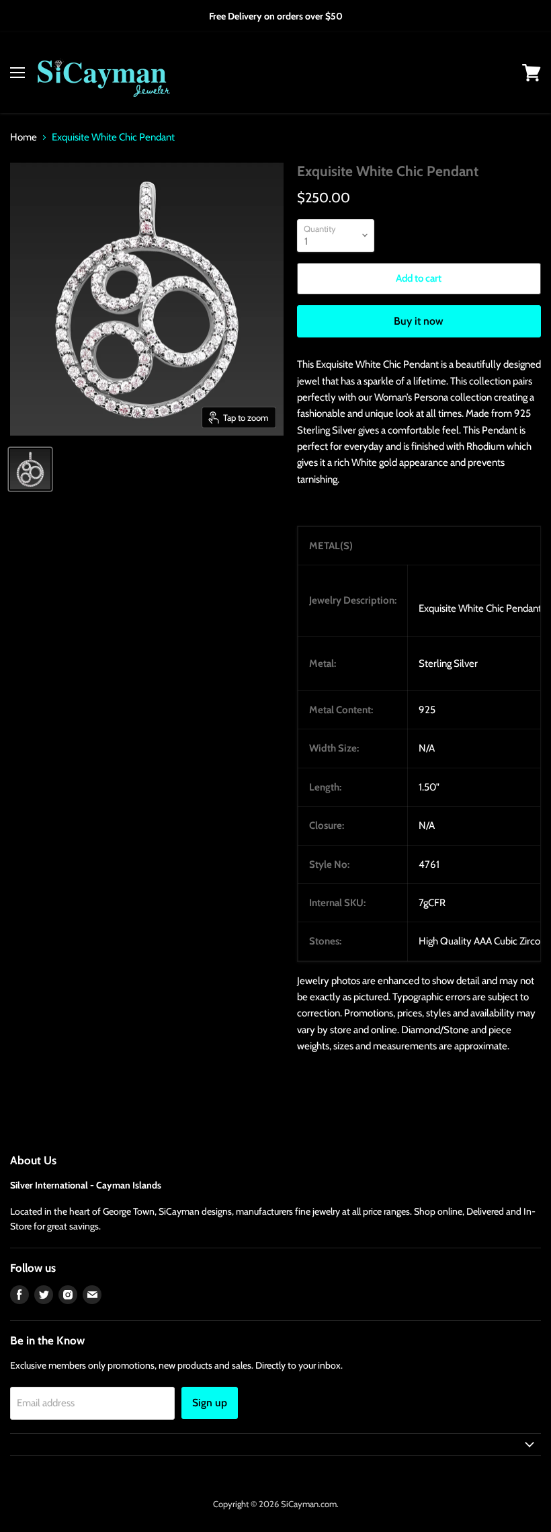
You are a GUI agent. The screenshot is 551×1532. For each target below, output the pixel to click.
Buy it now (418, 321)
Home (23, 137)
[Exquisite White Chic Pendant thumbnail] (30, 469)
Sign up (209, 1402)
